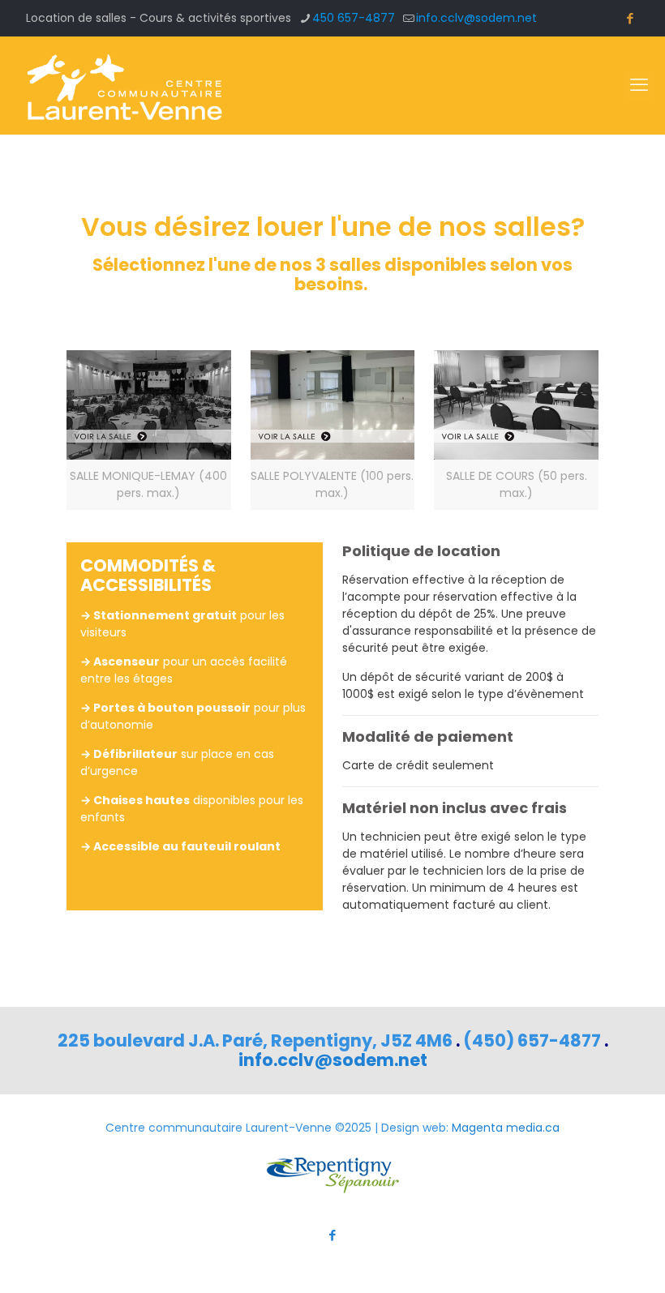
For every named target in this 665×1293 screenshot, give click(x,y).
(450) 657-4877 (532, 1040)
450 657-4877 (353, 18)
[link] (148, 430)
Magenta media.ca (506, 1128)
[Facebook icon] (630, 18)
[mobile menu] (639, 85)
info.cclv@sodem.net (476, 18)
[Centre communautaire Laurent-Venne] (123, 85)
